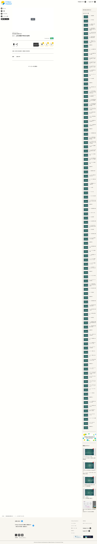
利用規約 (16, 537)
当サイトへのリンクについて (87, 523)
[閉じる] (38, 43)
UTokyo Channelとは (74, 520)
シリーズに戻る (33, 66)
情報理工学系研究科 (15, 32)
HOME (3, 516)
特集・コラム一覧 (74, 528)
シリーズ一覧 (73, 523)
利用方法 (84, 520)
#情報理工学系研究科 (26, 51)
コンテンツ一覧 (73, 525)
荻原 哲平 (18, 56)
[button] (42, 45)
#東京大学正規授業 (18, 51)
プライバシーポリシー (22, 537)
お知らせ (72, 530)
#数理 (13, 51)
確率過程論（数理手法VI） (17, 33)
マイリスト (73, 532)
